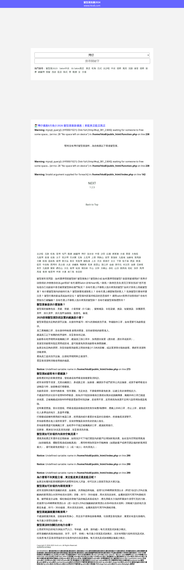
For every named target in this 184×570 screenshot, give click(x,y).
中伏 (113, 68)
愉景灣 (51, 271)
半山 (91, 268)
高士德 (61, 264)
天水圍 (73, 257)
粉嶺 (45, 260)
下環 (119, 260)
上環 (93, 257)
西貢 (132, 260)
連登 (136, 68)
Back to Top (92, 204)
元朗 (47, 253)
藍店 (59, 71)
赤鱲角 (75, 264)
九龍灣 (40, 257)
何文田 (126, 264)
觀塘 (75, 71)
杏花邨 (79, 271)
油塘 (133, 264)
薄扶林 (84, 268)
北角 (80, 257)
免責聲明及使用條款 (44, 547)
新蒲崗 (114, 257)
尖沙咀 (106, 68)
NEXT (92, 183)
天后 (99, 260)
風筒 (125, 68)
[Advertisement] (92, 28)
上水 (93, 260)
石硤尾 (140, 264)
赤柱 (111, 268)
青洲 (45, 271)
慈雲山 (97, 264)
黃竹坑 (118, 264)
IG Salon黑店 (78, 68)
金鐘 (111, 264)
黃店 (88, 68)
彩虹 (130, 268)
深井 (136, 268)
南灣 (72, 268)
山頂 (116, 268)
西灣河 (53, 264)
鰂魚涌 (87, 260)
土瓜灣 (87, 257)
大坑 (66, 268)
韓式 (65, 71)
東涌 (138, 260)
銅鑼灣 (41, 71)
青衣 (72, 260)
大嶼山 (104, 268)
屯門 (64, 253)
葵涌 (47, 257)
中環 (97, 253)
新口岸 (104, 264)
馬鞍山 (100, 257)
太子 (58, 257)
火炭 (68, 264)
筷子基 (125, 260)
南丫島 (71, 271)
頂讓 (130, 68)
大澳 (64, 271)
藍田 (39, 264)
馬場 (39, 271)
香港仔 (106, 260)
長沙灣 (65, 257)
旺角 (94, 68)
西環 (128, 253)
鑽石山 (59, 268)
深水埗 (90, 253)
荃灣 (58, 253)
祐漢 (78, 268)
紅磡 (109, 253)
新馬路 (138, 257)
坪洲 (58, 271)
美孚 (39, 268)
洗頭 (54, 71)
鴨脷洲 (83, 264)
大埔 (84, 71)
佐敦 (52, 257)
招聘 (119, 68)
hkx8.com (58, 545)
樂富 (52, 268)
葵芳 (107, 257)
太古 (113, 260)
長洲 (90, 264)
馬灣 (142, 268)
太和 (97, 268)
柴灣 (58, 260)
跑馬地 (123, 268)
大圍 (39, 260)
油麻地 (130, 257)
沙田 (103, 253)
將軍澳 (115, 253)
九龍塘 (46, 268)
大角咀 (135, 253)
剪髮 (48, 71)
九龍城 (122, 257)
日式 (99, 68)
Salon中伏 (65, 68)
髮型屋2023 (52, 68)
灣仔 (83, 253)
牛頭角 (46, 264)
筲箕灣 (79, 260)
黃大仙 (65, 260)
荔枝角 (51, 260)
